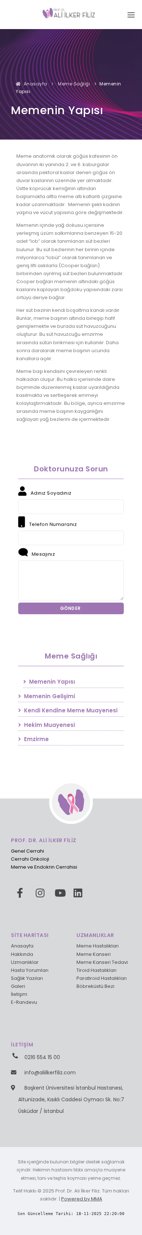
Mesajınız (42, 554)
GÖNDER (71, 608)
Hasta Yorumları (29, 970)
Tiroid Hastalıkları (96, 970)
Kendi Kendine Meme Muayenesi (70, 710)
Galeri (18, 986)
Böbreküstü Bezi (95, 986)
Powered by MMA (81, 1198)
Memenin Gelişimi (49, 696)
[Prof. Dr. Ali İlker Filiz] (71, 12)
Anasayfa (34, 84)
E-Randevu (24, 1002)
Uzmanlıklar (25, 962)
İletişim (19, 994)
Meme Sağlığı (73, 84)
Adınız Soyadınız (50, 493)
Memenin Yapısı (51, 681)
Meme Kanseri (93, 954)
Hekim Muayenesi (49, 725)
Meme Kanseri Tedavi (102, 962)
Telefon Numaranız (52, 524)
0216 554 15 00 (42, 1057)
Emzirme (36, 739)
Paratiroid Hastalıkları (101, 978)
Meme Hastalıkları (97, 945)
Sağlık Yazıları (27, 978)
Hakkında (22, 954)
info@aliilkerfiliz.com (50, 1072)
